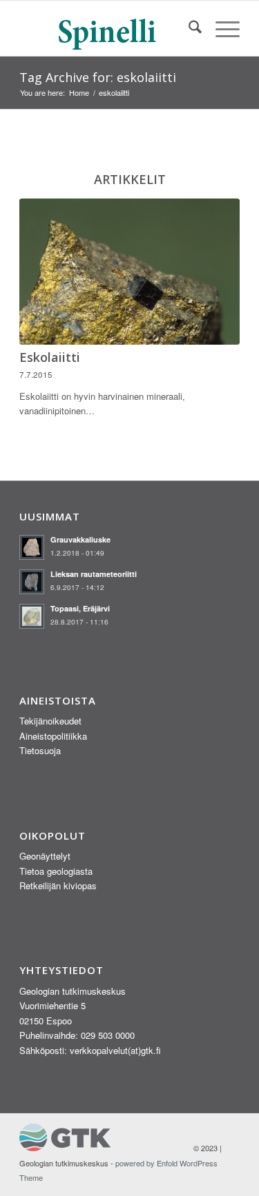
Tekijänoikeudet (50, 720)
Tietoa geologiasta (56, 871)
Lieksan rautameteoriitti (93, 574)
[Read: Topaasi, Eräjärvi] (31, 616)
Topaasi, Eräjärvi (80, 608)
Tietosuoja (40, 750)
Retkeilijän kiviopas (58, 885)
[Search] (188, 28)
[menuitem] (188, 28)
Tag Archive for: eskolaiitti (97, 77)
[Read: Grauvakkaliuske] (31, 547)
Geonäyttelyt (44, 855)
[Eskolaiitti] (129, 272)
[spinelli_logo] (107, 28)
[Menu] (221, 28)
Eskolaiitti (49, 357)
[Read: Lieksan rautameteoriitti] (31, 581)
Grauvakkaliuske (80, 539)
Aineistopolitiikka (53, 735)
